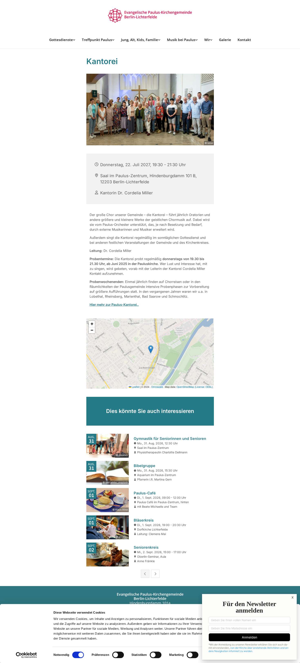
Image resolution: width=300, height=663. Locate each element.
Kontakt (244, 39)
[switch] (118, 655)
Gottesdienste (61, 39)
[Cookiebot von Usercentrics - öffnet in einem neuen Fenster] (26, 655)
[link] (62, 39)
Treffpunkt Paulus (97, 39)
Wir (207, 39)
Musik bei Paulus (181, 39)
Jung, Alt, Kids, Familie (139, 39)
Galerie (225, 39)
